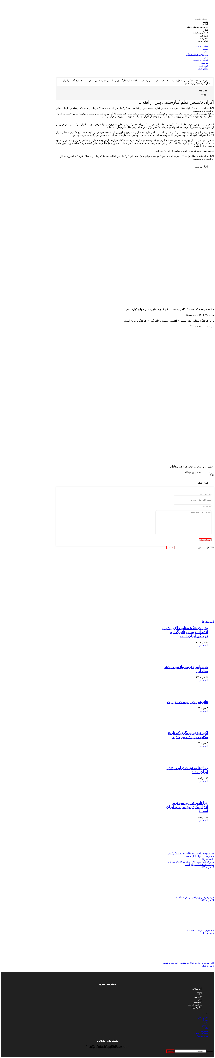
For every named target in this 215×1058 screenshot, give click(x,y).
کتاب (205, 24)
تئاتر (206, 30)
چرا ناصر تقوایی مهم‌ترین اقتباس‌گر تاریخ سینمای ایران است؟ (187, 807)
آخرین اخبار (197, 989)
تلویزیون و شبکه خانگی (197, 27)
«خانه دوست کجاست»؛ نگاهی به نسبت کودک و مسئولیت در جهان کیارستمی (170, 309)
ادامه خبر (203, 645)
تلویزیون (198, 997)
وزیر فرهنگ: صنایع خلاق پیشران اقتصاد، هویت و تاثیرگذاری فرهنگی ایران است (169, 320)
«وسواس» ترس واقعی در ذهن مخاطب (191, 466)
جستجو (210, 547)
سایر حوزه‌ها (196, 1007)
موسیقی (204, 35)
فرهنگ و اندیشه (200, 32)
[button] (107, 1012)
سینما (205, 21)
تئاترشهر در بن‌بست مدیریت (187, 702)
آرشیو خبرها (208, 621)
